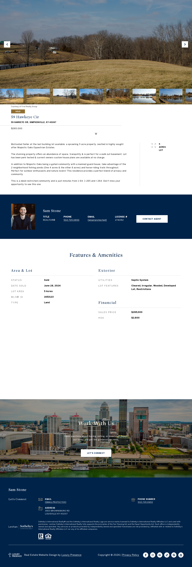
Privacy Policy (130, 555)
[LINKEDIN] (159, 555)
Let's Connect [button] (96, 453)
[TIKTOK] (166, 555)
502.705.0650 (71, 220)
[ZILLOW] (181, 555)
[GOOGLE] (173, 555)
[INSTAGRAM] (152, 555)
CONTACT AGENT (152, 219)
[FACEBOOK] (145, 555)
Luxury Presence (71, 555)
